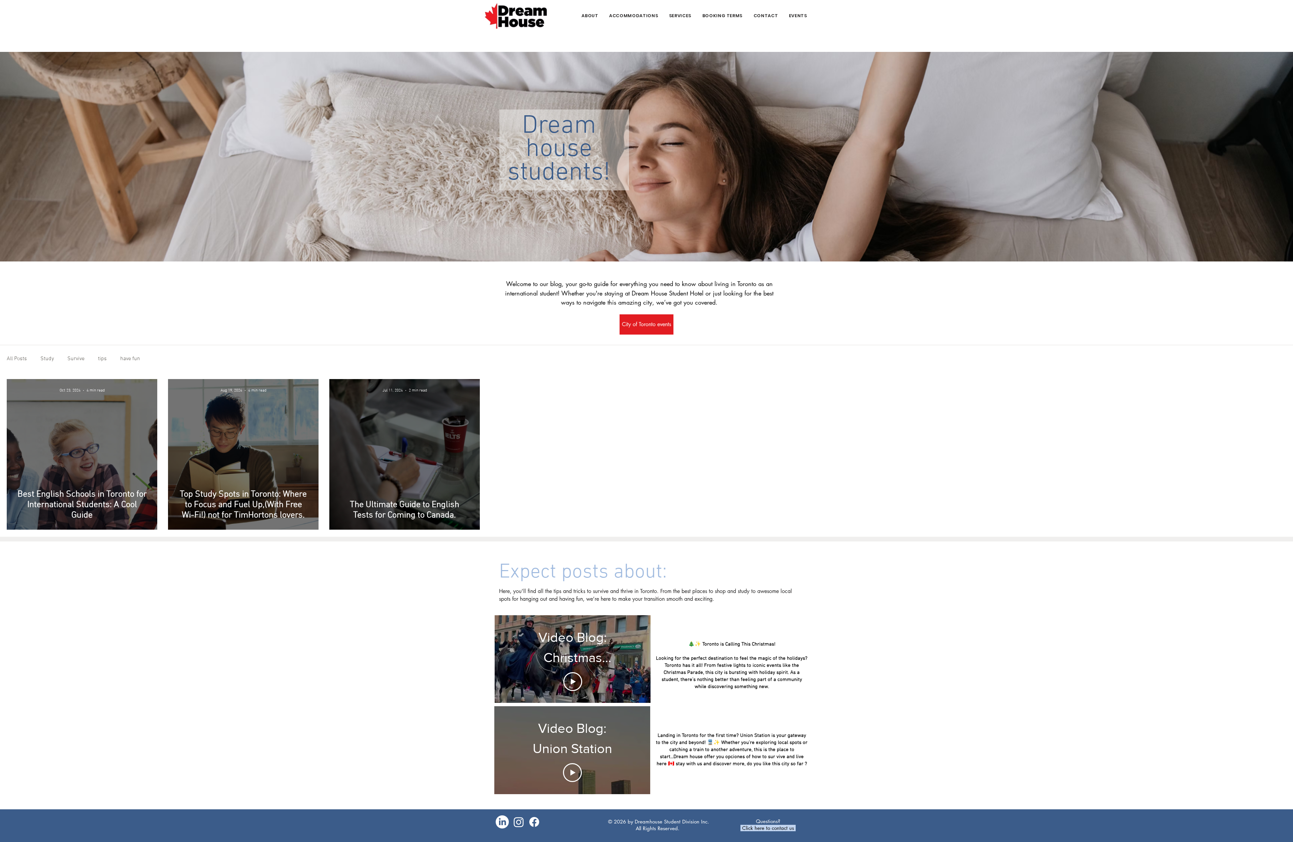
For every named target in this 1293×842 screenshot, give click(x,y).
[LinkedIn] (502, 822)
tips (102, 358)
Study (47, 358)
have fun (130, 358)
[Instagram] (518, 822)
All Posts (17, 358)
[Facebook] (534, 822)
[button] (633, 16)
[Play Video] (572, 681)
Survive (76, 358)
